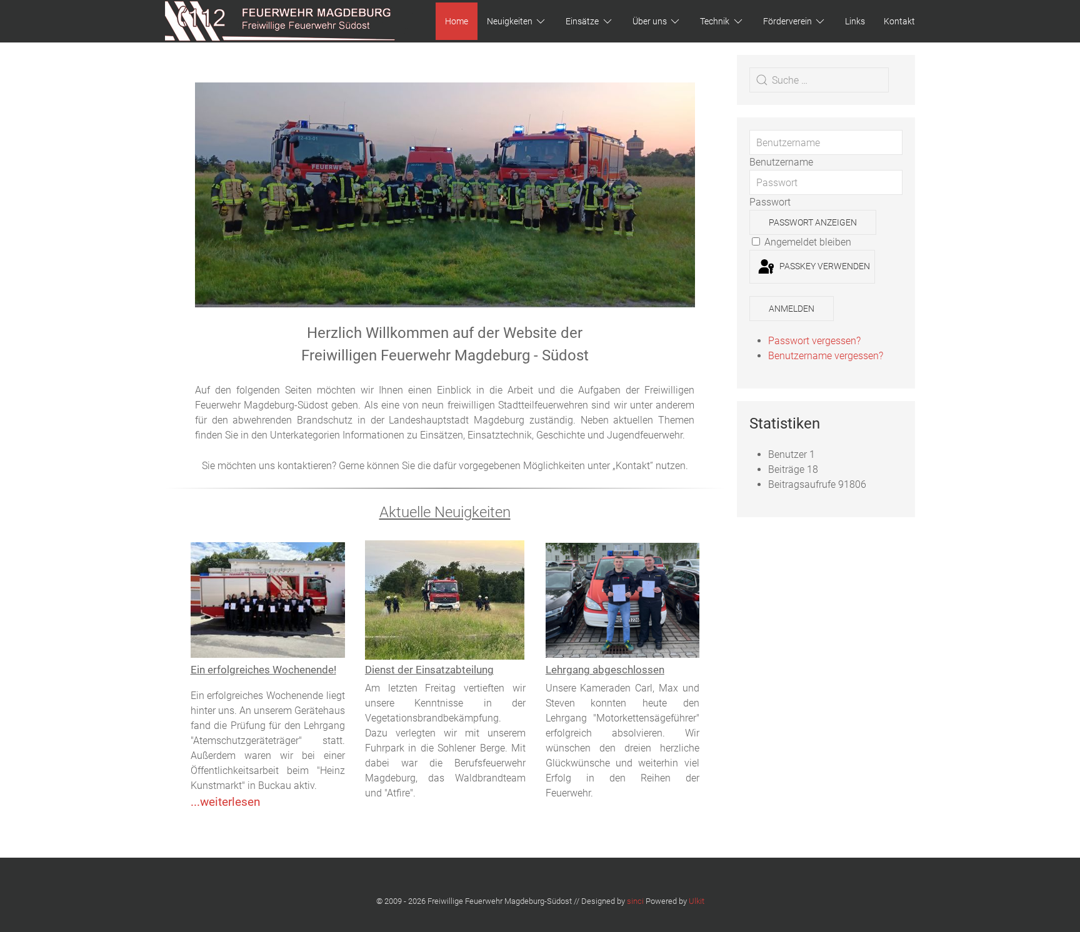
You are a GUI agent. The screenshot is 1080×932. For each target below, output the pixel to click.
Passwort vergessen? (814, 341)
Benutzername (781, 162)
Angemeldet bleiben (806, 242)
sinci (635, 901)
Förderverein (787, 21)
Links (855, 21)
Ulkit (696, 901)
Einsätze (582, 21)
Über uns (649, 21)
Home (456, 21)
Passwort (770, 202)
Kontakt (899, 21)
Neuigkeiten (509, 21)
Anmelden (791, 309)
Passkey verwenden (824, 266)
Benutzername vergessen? (825, 356)
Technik (714, 21)
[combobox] (819, 79)
